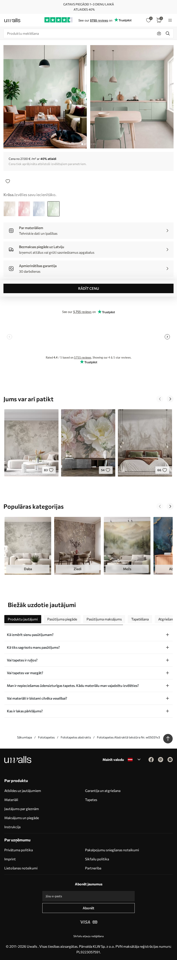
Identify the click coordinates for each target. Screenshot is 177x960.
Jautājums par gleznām (21, 809)
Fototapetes (46, 737)
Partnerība (93, 868)
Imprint (10, 859)
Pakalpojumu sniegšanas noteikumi (112, 850)
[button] (159, 398)
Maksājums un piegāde (21, 818)
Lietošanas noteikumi (21, 868)
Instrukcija (12, 827)
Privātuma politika (18, 850)
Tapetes (91, 800)
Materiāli (11, 800)
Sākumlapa (24, 737)
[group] (27, 546)
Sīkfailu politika (97, 859)
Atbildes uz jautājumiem (22, 790)
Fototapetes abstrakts (76, 737)
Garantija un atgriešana (102, 790)
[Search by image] (159, 33)
